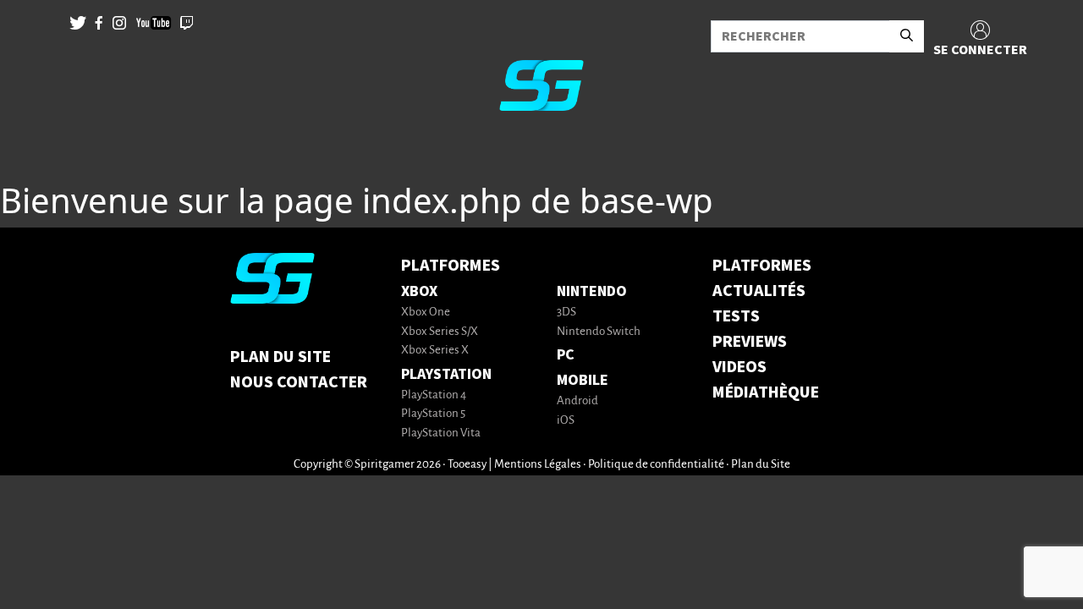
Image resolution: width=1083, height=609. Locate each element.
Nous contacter (298, 382)
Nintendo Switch (598, 332)
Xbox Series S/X (439, 332)
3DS (566, 312)
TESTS (736, 316)
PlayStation (446, 374)
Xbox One (425, 312)
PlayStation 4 (433, 395)
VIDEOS (739, 367)
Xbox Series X (435, 350)
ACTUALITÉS (758, 291)
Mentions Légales (537, 464)
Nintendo (592, 291)
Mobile (582, 380)
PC (565, 354)
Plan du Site (280, 357)
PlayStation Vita (441, 433)
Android (577, 401)
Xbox (419, 291)
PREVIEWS (749, 342)
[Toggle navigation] (35, 152)
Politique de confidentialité (656, 464)
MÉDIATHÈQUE (765, 392)
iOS (565, 420)
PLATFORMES (761, 265)
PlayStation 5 (433, 414)
